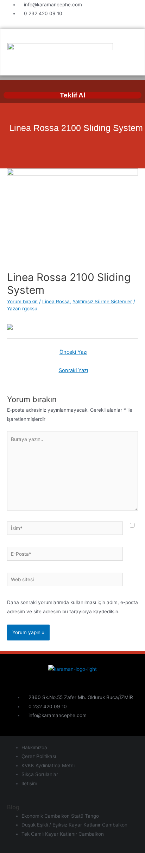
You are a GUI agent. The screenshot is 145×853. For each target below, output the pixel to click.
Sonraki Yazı (73, 370)
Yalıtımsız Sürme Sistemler (102, 301)
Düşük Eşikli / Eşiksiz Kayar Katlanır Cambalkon (74, 825)
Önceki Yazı (73, 352)
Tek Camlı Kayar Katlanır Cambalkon (62, 834)
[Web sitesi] (65, 581)
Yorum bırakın (22, 301)
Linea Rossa (56, 301)
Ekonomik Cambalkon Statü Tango (60, 816)
